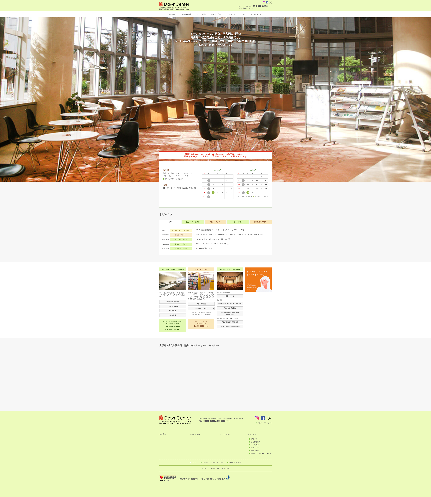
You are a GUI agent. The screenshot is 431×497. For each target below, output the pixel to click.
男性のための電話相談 (230, 308)
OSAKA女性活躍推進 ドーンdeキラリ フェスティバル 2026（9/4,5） (220, 230)
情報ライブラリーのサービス (261, 453)
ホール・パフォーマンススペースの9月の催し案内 (214, 244)
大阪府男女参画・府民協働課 (230, 322)
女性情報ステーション (201, 308)
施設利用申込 (186, 14)
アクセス (232, 14)
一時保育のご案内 (235, 462)
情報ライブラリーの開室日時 (173, 179)
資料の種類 (255, 451)
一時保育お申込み (173, 306)
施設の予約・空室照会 (173, 301)
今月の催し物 (172, 310)
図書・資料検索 (201, 304)
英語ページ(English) (264, 423)
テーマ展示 (255, 445)
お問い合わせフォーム (245, 8)
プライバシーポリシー (211, 468)
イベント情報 (202, 14)
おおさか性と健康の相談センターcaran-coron (230, 313)
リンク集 (226, 468)
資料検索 (254, 439)
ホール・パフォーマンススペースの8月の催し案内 (214, 239)
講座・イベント (230, 296)
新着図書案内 (255, 442)
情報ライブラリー (217, 14)
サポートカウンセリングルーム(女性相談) (230, 303)
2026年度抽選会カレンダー (205, 248)
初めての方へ (255, 448)
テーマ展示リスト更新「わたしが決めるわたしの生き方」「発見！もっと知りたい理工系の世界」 (230, 234)
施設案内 (171, 14)
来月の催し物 (172, 315)
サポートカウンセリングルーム (253, 14)
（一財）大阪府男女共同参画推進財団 (229, 326)
